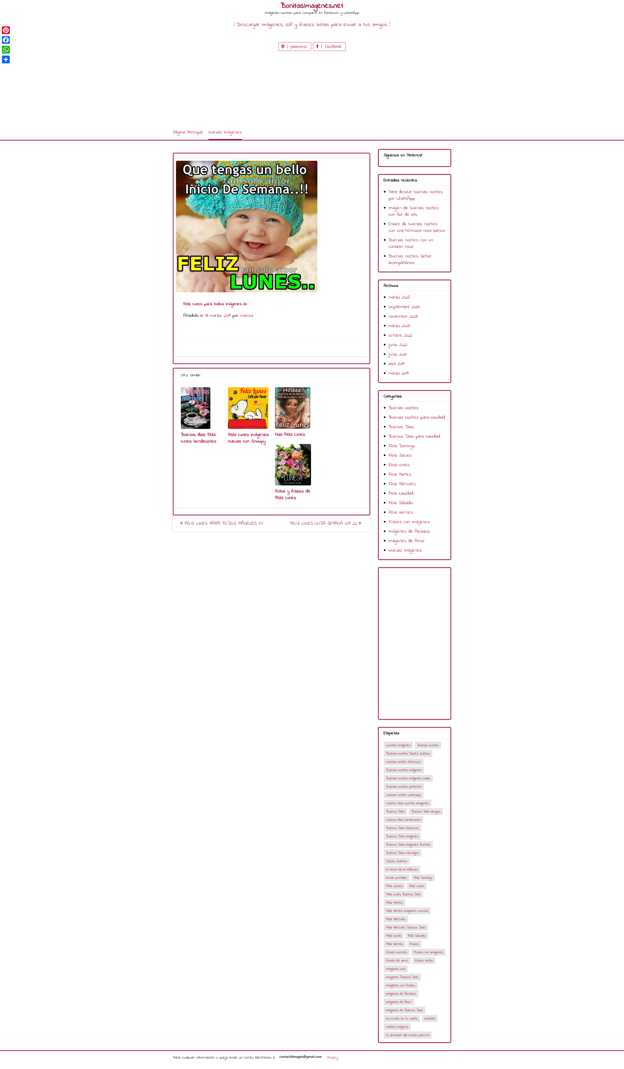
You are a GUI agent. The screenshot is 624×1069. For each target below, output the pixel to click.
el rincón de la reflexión (402, 869)
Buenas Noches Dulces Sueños (408, 753)
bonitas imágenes (398, 745)
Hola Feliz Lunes (290, 434)
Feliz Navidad (401, 493)
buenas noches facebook (403, 762)
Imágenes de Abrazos (409, 531)
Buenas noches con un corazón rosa (411, 243)
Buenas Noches (404, 408)
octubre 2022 (400, 335)
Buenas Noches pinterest (404, 786)
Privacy (332, 1057)
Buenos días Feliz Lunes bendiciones (198, 438)
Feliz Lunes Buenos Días (403, 894)
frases (414, 944)
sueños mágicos (397, 1027)
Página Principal (187, 132)
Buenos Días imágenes (402, 836)
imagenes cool (395, 969)
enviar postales (396, 877)
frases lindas (424, 960)
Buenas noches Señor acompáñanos (410, 259)
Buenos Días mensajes (402, 853)
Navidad (429, 1018)
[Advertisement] (312, 89)
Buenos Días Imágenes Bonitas (408, 844)
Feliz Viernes (401, 512)
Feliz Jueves (400, 455)
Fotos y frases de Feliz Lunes (293, 494)
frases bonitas (396, 952)
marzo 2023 (399, 326)
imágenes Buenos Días (402, 977)
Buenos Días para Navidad (414, 436)
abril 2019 (396, 364)
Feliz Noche (393, 935)
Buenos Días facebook (402, 828)
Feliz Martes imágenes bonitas (407, 911)
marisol (246, 315)
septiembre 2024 (404, 307)
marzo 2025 (399, 297)
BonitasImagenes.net (312, 6)
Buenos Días (401, 427)
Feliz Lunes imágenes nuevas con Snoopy (248, 438)
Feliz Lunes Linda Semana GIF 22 (324, 523)
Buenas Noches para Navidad (417, 417)
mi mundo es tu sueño (402, 1018)
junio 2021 (398, 354)
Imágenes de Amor (407, 541)
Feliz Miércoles (402, 484)
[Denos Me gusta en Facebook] (329, 50)
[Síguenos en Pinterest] (296, 50)
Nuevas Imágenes (225, 132)
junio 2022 (398, 345)
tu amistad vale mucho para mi (407, 1035)
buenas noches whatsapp (403, 795)
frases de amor (397, 960)
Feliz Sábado (401, 503)
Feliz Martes (400, 474)
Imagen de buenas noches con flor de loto (414, 211)
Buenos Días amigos (425, 811)
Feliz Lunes (399, 465)
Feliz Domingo (402, 446)
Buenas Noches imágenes (404, 770)
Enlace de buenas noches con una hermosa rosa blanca (417, 227)
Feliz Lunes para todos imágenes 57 (223, 523)
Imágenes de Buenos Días (404, 1010)
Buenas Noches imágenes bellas (408, 778)
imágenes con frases (400, 985)
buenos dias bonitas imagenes (407, 803)
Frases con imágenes (409, 522)
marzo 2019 (399, 373)
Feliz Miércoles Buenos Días (405, 927)
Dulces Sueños (396, 861)
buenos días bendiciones (403, 820)
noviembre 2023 (403, 316)
